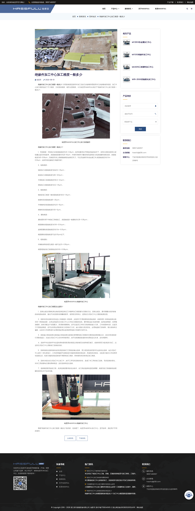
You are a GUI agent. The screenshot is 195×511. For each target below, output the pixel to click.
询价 (140, 129)
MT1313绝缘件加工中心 (141, 54)
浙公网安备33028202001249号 (124, 507)
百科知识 (92, 16)
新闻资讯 (128, 9)
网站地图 (190, 2)
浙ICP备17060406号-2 (104, 507)
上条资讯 (70, 438)
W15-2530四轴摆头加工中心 (144, 79)
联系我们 (180, 2)
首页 (104, 9)
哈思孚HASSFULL (86, 87)
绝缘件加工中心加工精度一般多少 (112, 16)
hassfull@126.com (139, 152)
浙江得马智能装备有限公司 (80, 507)
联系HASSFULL (160, 9)
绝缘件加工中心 (47, 428)
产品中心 (114, 9)
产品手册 (170, 2)
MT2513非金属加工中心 (141, 42)
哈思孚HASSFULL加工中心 (89, 428)
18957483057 (137, 148)
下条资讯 (82, 438)
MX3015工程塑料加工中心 (142, 67)
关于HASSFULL (144, 9)
